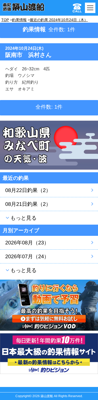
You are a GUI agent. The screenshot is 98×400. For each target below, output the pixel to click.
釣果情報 (19, 20)
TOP (5, 20)
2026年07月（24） (27, 256)
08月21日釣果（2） (28, 204)
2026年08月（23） (27, 242)
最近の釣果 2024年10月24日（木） (59, 20)
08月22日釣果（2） (28, 190)
